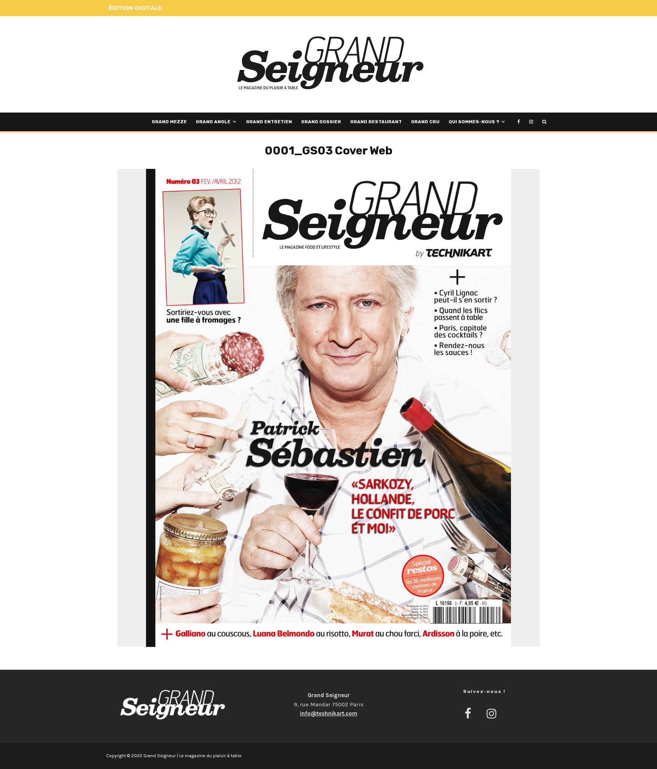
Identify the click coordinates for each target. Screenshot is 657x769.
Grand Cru (425, 121)
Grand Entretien (269, 121)
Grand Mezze (169, 121)
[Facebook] (519, 122)
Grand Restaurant (376, 121)
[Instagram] (531, 122)
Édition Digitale (135, 8)
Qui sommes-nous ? (474, 121)
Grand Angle (213, 121)
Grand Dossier (321, 121)
